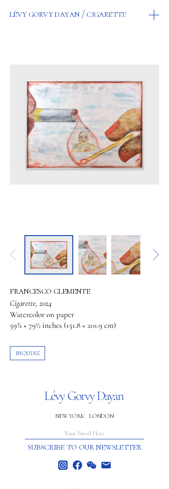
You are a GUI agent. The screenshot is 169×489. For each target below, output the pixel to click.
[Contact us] (106, 465)
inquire (27, 353)
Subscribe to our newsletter (85, 447)
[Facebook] (77, 465)
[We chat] (91, 465)
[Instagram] (63, 465)
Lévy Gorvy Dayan (44, 14)
